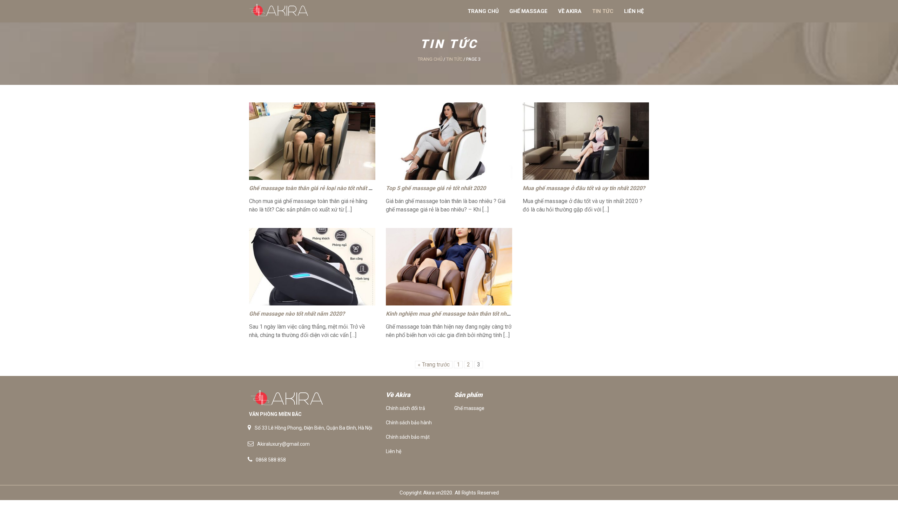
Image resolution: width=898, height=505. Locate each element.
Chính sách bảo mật (408, 437)
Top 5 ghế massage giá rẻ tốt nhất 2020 (436, 188)
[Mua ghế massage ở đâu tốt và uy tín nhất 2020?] (586, 141)
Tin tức (603, 11)
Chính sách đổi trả (405, 408)
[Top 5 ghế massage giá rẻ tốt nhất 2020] (449, 141)
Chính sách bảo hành (409, 422)
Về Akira (570, 11)
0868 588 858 (271, 460)
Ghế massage (528, 11)
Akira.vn (432, 493)
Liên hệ (634, 11)
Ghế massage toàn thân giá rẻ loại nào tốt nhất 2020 (315, 188)
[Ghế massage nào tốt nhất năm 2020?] (312, 266)
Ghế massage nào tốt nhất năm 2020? (297, 313)
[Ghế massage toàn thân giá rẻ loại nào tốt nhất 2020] (312, 141)
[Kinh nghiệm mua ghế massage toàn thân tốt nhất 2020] (449, 266)
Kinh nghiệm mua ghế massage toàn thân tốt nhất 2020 (455, 313)
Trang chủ (483, 11)
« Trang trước (434, 364)
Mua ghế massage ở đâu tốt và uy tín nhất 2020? (584, 188)
